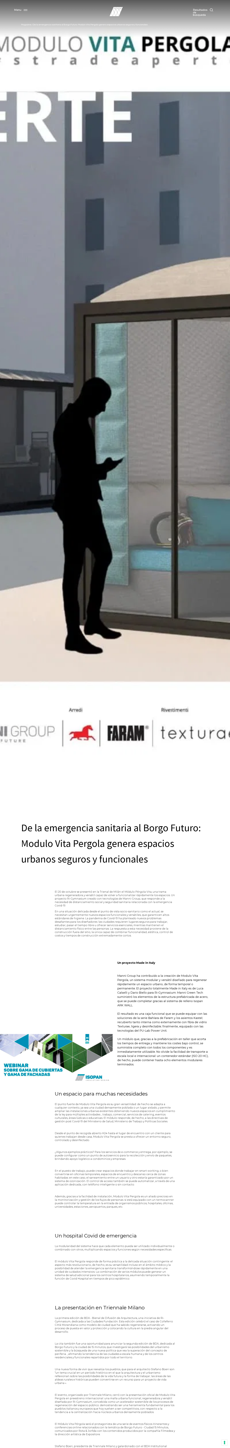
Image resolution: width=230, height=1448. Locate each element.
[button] (20, 10)
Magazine (26, 25)
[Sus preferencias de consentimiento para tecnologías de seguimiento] (224, 1442)
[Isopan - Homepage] (116, 11)
